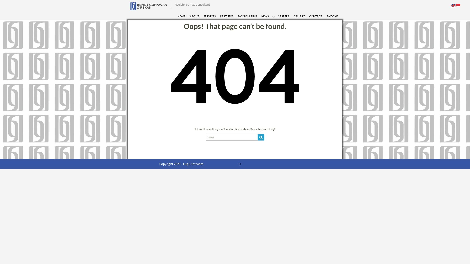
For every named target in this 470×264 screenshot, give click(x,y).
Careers (283, 16)
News (265, 16)
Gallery (299, 16)
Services (210, 16)
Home (181, 16)
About (194, 16)
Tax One (332, 16)
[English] (453, 5)
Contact (315, 16)
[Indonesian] (458, 5)
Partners (226, 16)
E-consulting (247, 16)
